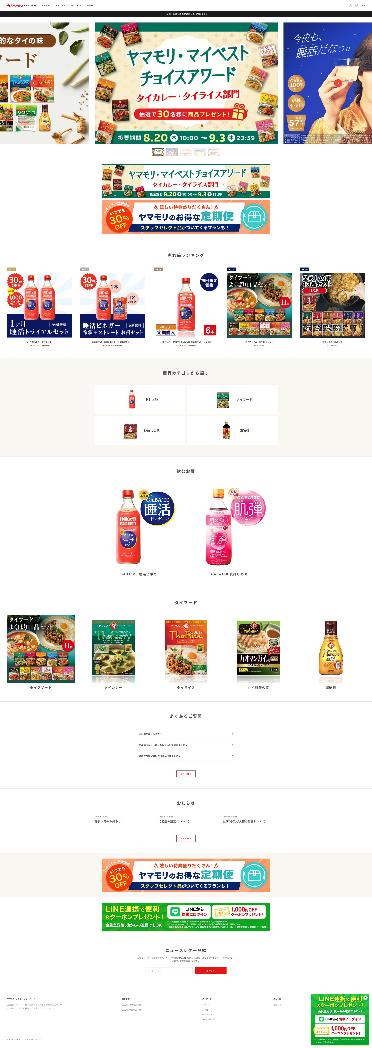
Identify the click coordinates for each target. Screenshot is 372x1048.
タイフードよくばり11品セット (259, 342)
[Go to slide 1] (158, 152)
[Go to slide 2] (172, 152)
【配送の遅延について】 (174, 821)
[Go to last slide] (34, 83)
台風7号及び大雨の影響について (244, 821)
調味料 (90, 5)
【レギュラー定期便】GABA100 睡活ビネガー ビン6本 (186, 342)
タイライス (207, 1014)
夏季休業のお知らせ (107, 821)
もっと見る (186, 773)
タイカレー (207, 1009)
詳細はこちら (201, 14)
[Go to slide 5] (214, 152)
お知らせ (277, 1004)
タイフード (61, 5)
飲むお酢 (46, 5)
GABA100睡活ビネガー (132, 1004)
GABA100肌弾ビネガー (132, 1009)
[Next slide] (338, 83)
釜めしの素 (76, 5)
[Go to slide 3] (186, 152)
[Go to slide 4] (200, 152)
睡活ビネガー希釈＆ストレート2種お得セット (112, 342)
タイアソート (208, 1004)
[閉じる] (365, 997)
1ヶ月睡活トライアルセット (39, 342)
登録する (210, 970)
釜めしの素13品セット (332, 342)
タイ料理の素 (208, 1019)
